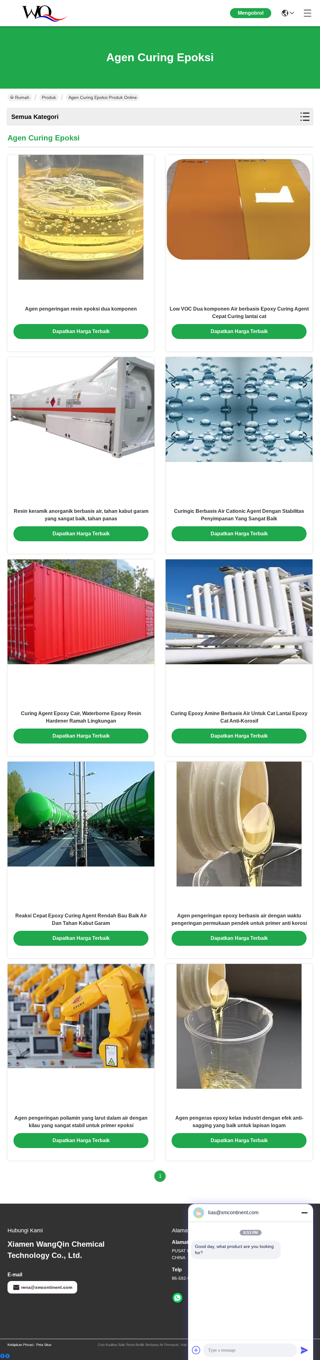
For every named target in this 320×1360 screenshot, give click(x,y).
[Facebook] (5, 1356)
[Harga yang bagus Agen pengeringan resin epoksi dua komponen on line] (81, 228)
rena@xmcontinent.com (46, 1287)
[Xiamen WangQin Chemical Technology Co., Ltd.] (42, 13)
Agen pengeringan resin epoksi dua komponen (81, 309)
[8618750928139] (177, 1298)
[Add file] (196, 1350)
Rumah (22, 97)
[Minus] (304, 1212)
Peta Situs (44, 1345)
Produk (49, 97)
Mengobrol (250, 13)
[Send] (304, 1350)
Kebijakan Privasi (20, 1345)
